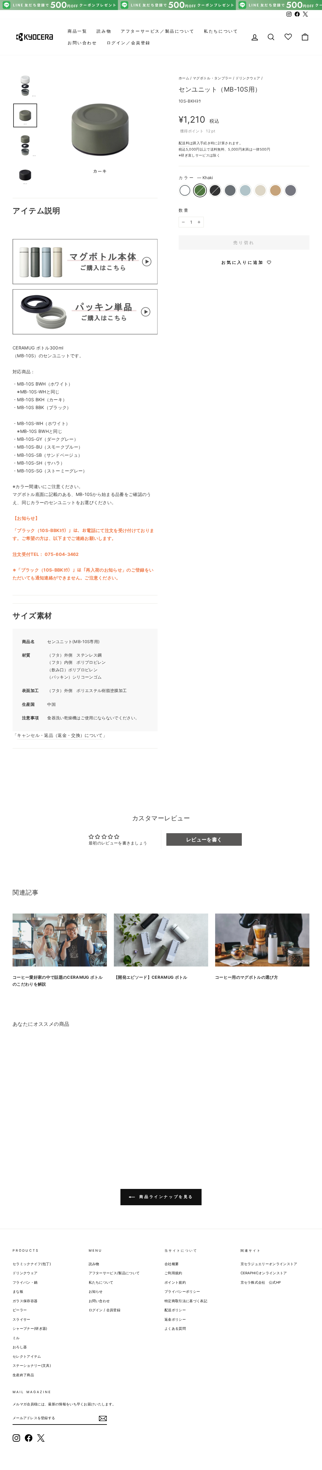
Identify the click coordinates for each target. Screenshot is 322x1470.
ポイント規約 (175, 1282)
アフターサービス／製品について (157, 31)
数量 (184, 210)
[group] (161, 5)
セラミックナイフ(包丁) (32, 1264)
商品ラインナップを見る (165, 1196)
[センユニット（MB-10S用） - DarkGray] (42, 1136)
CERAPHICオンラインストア (264, 1273)
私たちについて (221, 31)
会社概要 (171, 1264)
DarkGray (230, 190)
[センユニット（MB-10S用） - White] (17, 1136)
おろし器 (20, 1347)
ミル (16, 1338)
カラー (196, 177)
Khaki (200, 190)
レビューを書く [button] (204, 839)
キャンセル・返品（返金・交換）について (60, 735)
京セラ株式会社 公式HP (261, 1282)
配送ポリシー (175, 1310)
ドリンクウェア (248, 78)
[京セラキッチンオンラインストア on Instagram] (16, 1438)
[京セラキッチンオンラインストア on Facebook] (28, 1438)
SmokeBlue (245, 190)
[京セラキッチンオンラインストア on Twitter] (41, 1438)
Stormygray (290, 190)
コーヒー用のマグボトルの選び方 (246, 977)
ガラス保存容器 (25, 1301)
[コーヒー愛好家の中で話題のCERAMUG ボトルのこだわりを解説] (60, 940)
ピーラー (20, 1310)
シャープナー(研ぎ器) (30, 1328)
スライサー (22, 1319)
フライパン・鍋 (25, 1282)
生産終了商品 (23, 1375)
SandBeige (260, 190)
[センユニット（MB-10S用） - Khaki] (25, 1136)
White (185, 190)
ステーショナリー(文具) (32, 1365)
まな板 (18, 1291)
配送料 (184, 143)
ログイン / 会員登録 (105, 1310)
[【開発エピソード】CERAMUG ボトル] (161, 940)
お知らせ (96, 1291)
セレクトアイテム (27, 1356)
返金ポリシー (175, 1319)
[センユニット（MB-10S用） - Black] (34, 1136)
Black (215, 190)
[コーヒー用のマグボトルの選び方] (262, 940)
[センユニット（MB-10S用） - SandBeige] (59, 1136)
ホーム (184, 78)
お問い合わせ (82, 42)
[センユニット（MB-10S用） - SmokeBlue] (51, 1136)
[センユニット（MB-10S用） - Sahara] (68, 1136)
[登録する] (103, 1418)
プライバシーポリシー (182, 1291)
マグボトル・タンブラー (212, 78)
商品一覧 (77, 31)
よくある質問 (175, 1328)
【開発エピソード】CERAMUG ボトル (150, 977)
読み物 (104, 31)
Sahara (275, 190)
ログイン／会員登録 (129, 42)
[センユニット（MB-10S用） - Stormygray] (76, 1136)
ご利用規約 (173, 1273)
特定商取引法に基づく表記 (185, 1301)
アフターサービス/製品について (114, 1273)
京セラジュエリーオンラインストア (269, 1264)
